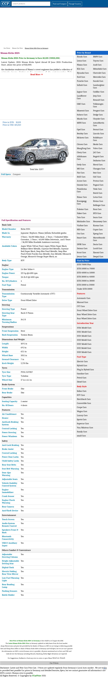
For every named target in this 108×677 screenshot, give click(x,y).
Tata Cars (81, 217)
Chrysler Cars (98, 119)
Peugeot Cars (98, 110)
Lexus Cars (81, 61)
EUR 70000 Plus (84, 264)
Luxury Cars (82, 415)
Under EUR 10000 (84, 289)
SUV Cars (81, 395)
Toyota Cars (98, 61)
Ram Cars (97, 209)
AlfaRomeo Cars (82, 157)
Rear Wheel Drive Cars (86, 314)
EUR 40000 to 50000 (86, 273)
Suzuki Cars (98, 81)
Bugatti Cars (98, 156)
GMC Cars (81, 104)
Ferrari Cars (98, 129)
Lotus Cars (97, 197)
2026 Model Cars (84, 328)
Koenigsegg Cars (81, 202)
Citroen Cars (82, 144)
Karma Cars (98, 225)
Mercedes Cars (99, 77)
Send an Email (59, 658)
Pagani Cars (98, 185)
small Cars (81, 436)
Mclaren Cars (82, 137)
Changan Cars (99, 169)
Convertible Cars (84, 403)
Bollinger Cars (99, 205)
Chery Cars (81, 152)
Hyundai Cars (83, 73)
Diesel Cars (81, 382)
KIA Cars (80, 69)
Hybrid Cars (82, 365)
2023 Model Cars (84, 340)
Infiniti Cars (82, 85)
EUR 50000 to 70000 (86, 268)
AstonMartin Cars (98, 124)
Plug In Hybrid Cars (85, 369)
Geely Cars (81, 164)
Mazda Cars (82, 119)
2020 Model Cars (84, 352)
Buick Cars (97, 193)
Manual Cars (82, 302)
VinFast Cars (82, 225)
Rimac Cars (82, 197)
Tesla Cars (97, 189)
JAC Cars (96, 152)
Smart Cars (81, 238)
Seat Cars (97, 173)
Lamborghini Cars (98, 86)
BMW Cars (97, 57)
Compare (17, 174)
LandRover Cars (81, 97)
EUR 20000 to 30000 (86, 281)
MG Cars (80, 169)
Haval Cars (97, 164)
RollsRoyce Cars (98, 138)
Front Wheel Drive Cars (87, 310)
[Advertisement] (54, 27)
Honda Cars (82, 57)
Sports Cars (81, 419)
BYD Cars (97, 213)
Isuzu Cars (97, 217)
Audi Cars (97, 65)
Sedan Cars (81, 391)
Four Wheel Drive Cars (86, 318)
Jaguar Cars (82, 92)
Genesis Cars (82, 185)
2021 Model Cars (84, 348)
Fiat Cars (80, 173)
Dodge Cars (98, 115)
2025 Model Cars (84, 332)
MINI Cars (81, 123)
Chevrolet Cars (99, 73)
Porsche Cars (82, 81)
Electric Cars (82, 361)
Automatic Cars (83, 298)
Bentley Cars (82, 133)
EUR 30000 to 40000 (86, 277)
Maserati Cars (83, 110)
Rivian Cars (98, 201)
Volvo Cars (97, 148)
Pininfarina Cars (82, 190)
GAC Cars (97, 177)
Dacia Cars (97, 244)
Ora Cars (80, 233)
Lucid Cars (97, 248)
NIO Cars (81, 229)
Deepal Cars (98, 256)
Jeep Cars (97, 96)
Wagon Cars (82, 411)
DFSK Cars (81, 244)
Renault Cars (98, 100)
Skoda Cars (97, 144)
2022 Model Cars (84, 344)
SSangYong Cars (83, 148)
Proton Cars (98, 181)
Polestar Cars (82, 209)
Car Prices (54, 663)
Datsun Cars (82, 248)
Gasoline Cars (82, 373)
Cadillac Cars (98, 92)
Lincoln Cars (98, 133)
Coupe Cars (81, 407)
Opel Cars (81, 129)
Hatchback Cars (83, 399)
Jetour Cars (81, 256)
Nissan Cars (82, 65)
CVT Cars (81, 306)
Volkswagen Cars (98, 105)
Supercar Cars (83, 423)
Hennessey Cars (100, 221)
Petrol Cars (81, 378)
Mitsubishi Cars (99, 69)
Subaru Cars (82, 115)
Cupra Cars (97, 229)
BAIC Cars (81, 177)
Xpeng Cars (98, 233)
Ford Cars (81, 77)
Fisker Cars (81, 213)
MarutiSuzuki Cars (99, 239)
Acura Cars (81, 181)
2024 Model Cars (84, 336)
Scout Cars (81, 252)
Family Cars (82, 432)
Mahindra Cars (83, 221)
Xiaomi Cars (98, 252)
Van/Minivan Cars (85, 427)
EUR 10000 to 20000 (85, 285)
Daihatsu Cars (99, 160)
